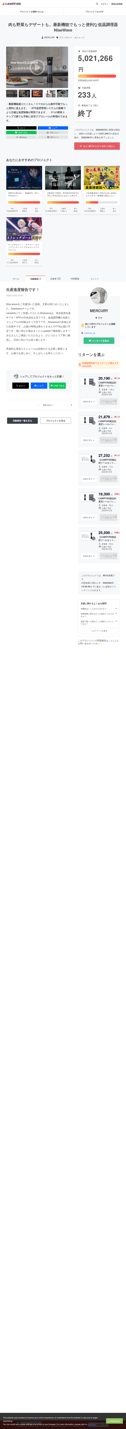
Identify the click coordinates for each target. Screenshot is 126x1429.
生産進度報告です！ (23, 289)
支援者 (55, 278)
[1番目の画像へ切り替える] (11, 93)
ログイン (104, 4)
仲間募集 (75, 278)
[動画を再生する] (37, 67)
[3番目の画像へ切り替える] (37, 93)
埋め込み (23, 137)
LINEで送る (23, 132)
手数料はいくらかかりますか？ (93, 608)
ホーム (16, 278)
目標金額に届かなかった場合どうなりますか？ (97, 614)
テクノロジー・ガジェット (72, 37)
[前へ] (9, 67)
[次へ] (64, 67)
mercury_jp (89, 332)
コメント (94, 278)
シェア (54, 128)
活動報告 (35, 278)
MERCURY (49, 37)
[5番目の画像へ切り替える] (62, 93)
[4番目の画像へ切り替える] (49, 93)
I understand (114, 1421)
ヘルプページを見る (99, 630)
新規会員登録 (116, 4)
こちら (111, 640)
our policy (91, 1424)
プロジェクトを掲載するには (31, 11)
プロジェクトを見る (55, 420)
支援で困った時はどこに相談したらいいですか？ (97, 622)
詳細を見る (87, 401)
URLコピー (54, 132)
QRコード (54, 137)
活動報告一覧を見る (22, 420)
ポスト (23, 128)
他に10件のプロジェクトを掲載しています (100, 325)
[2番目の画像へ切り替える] (24, 93)
